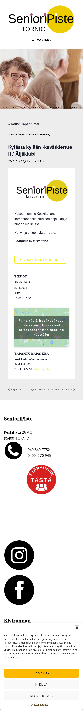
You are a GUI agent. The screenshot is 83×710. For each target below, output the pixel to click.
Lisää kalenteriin (41, 260)
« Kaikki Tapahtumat (23, 124)
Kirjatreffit (15, 389)
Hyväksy (41, 673)
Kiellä (41, 684)
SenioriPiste (41, 19)
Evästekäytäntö (39, 704)
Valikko (44, 40)
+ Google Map (42, 369)
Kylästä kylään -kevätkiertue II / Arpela (52, 389)
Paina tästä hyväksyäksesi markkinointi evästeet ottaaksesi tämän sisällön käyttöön (41, 327)
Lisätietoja (41, 695)
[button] (77, 628)
